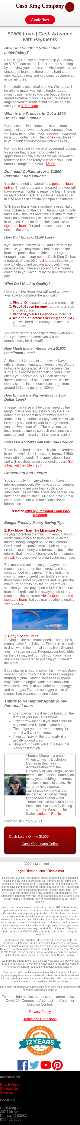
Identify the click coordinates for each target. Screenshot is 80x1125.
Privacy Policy (40, 1012)
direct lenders (46, 260)
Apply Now (40, 19)
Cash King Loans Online (40, 844)
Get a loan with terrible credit (38, 463)
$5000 (50, 164)
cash (11, 557)
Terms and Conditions (40, 1019)
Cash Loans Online (23, 836)
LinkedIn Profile (49, 813)
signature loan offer (18, 226)
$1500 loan (29, 106)
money (50, 137)
